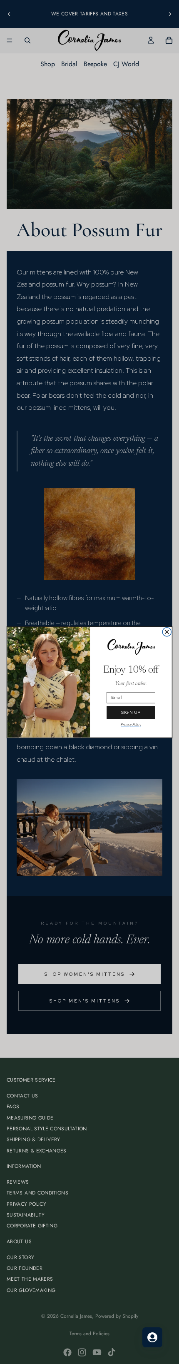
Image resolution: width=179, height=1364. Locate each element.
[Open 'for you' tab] (152, 1337)
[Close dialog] (166, 631)
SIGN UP (131, 712)
